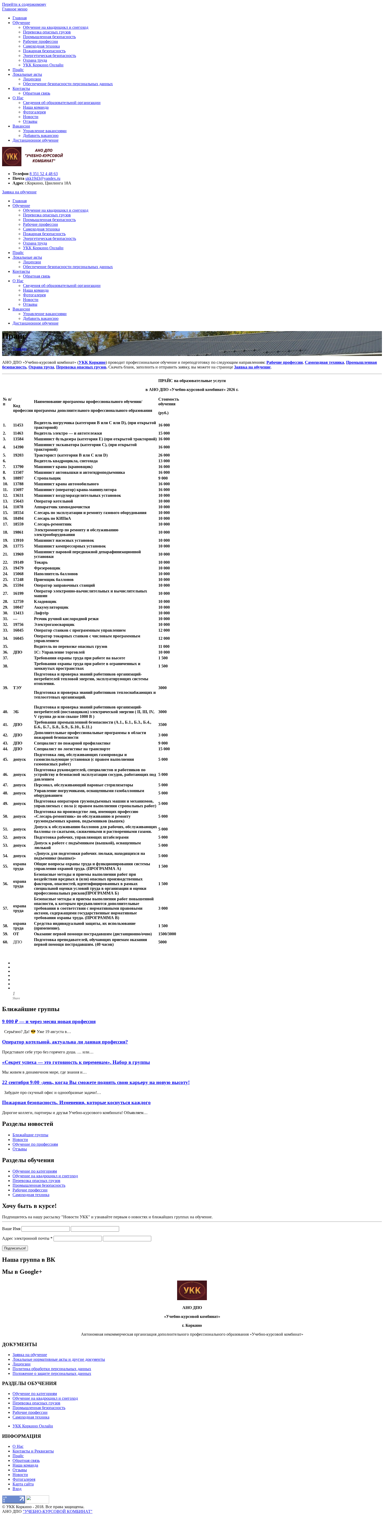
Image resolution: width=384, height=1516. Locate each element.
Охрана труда (35, 60)
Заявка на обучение (19, 192)
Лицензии (32, 79)
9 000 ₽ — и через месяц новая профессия (49, 1021)
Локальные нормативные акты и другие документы (59, 1359)
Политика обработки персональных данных (52, 1369)
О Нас (18, 98)
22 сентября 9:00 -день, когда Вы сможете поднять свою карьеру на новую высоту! (96, 1082)
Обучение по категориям (35, 1171)
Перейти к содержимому (24, 4)
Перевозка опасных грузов (47, 32)
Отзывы (30, 121)
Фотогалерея (34, 112)
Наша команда (36, 107)
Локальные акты (27, 74)
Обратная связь (36, 93)
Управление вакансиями (45, 131)
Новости (30, 116)
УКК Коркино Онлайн (43, 65)
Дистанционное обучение (36, 140)
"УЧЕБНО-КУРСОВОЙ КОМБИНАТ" (57, 1511)
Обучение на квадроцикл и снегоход (55, 27)
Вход (17, 1488)
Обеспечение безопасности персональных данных (68, 84)
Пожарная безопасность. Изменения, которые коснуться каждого (76, 1102)
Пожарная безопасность (44, 51)
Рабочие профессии (40, 41)
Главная (20, 18)
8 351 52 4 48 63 (44, 173)
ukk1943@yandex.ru (42, 178)
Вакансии (21, 126)
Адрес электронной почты (27, 1238)
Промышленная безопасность (49, 36)
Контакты (21, 88)
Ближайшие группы (30, 1135)
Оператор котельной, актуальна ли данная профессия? (65, 1042)
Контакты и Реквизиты (33, 1451)
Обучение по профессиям (35, 1144)
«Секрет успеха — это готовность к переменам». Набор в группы (76, 1062)
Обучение (21, 22)
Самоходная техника (41, 46)
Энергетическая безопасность (49, 55)
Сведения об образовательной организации (62, 102)
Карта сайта (23, 1484)
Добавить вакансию (41, 135)
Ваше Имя (11, 1228)
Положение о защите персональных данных (52, 1373)
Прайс (18, 69)
